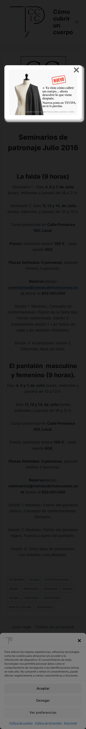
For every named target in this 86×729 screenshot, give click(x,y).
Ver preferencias (43, 712)
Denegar (43, 700)
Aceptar (43, 688)
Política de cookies (21, 723)
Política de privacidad (48, 723)
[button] (79, 640)
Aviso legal (70, 723)
